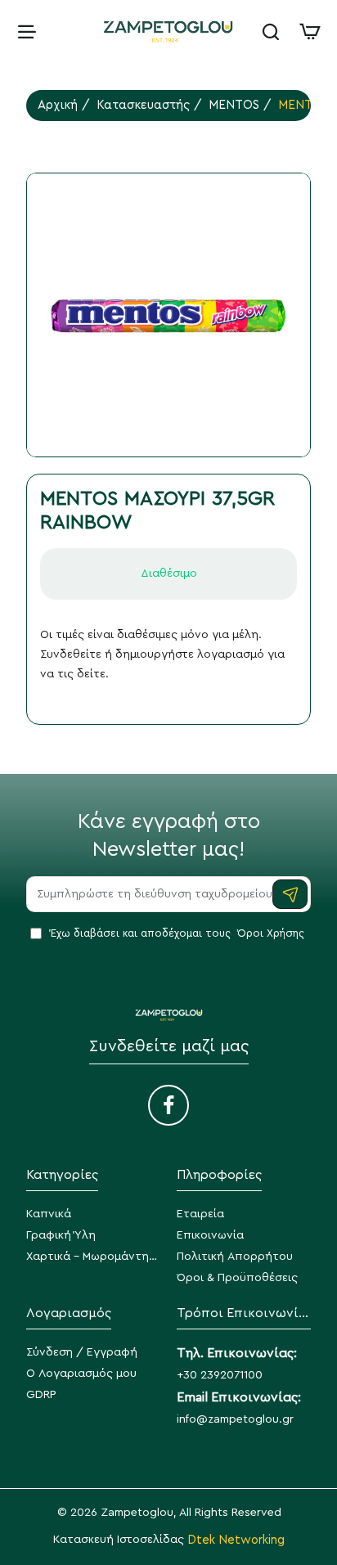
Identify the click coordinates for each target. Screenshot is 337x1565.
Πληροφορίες (219, 1174)
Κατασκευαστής (143, 105)
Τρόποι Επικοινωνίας (244, 1313)
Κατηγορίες (62, 1174)
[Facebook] (168, 1105)
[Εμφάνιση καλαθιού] (310, 30)
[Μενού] (27, 30)
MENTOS (234, 105)
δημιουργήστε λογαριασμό (189, 654)
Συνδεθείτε (70, 654)
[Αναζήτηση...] (271, 30)
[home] (58, 105)
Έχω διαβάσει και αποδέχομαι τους (175, 933)
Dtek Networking (236, 1540)
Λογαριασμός (68, 1313)
